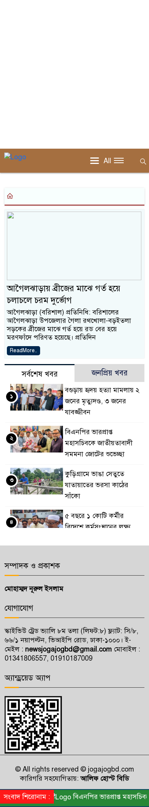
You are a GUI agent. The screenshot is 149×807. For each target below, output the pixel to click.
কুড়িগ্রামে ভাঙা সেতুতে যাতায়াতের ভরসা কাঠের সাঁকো (96, 485)
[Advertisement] (74, 74)
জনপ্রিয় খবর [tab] (110, 373)
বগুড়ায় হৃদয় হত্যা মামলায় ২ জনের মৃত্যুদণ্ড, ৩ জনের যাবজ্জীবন (102, 401)
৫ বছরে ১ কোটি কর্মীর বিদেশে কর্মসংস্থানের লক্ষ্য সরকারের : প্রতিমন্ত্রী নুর (98, 527)
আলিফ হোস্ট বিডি (104, 778)
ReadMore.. (23, 350)
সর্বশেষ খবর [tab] (40, 374)
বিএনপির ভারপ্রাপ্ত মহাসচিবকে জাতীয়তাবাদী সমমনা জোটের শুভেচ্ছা (99, 443)
